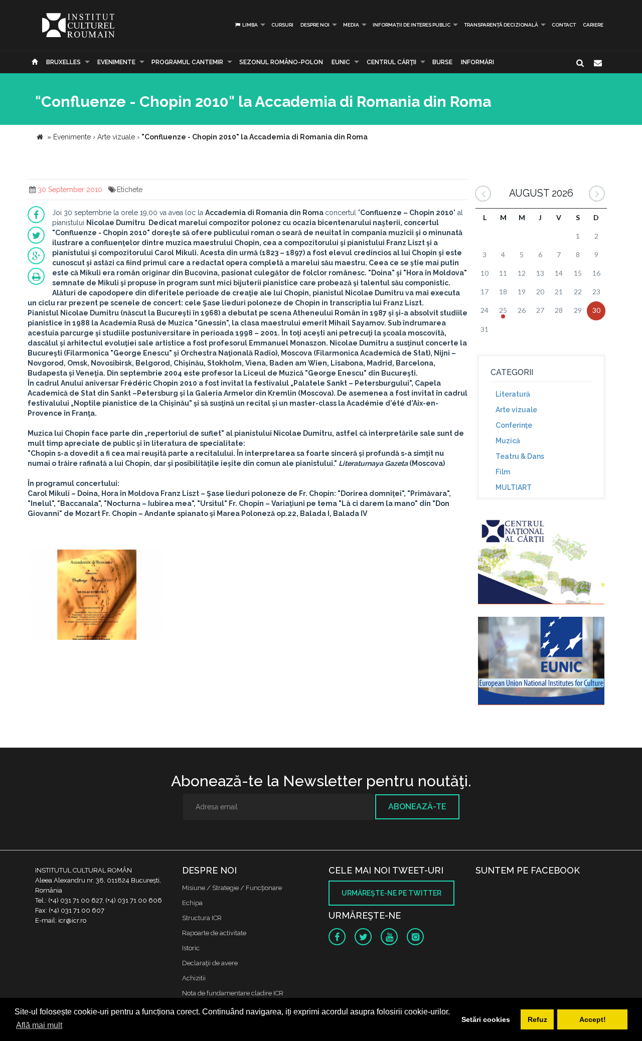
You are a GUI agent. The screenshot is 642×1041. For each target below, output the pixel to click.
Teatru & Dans (520, 456)
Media (351, 25)
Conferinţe (514, 425)
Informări (477, 62)
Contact (564, 25)
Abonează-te (417, 806)
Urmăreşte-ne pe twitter (391, 893)
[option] (97, 596)
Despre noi (315, 25)
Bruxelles (63, 62)
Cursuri (282, 25)
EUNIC (341, 62)
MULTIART (514, 487)
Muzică (508, 441)
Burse (442, 62)
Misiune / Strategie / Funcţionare (232, 888)
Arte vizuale (516, 410)
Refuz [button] (537, 1019)
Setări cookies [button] (485, 1019)
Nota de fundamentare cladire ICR (232, 993)
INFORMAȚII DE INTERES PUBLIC (411, 25)
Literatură (513, 394)
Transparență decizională (501, 25)
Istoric (191, 948)
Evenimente (116, 62)
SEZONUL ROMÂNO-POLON (281, 62)
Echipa (192, 903)
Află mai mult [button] (39, 1025)
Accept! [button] (592, 1019)
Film (503, 472)
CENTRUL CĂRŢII (391, 62)
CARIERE (593, 25)
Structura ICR (202, 918)
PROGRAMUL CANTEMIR (187, 62)
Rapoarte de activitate (214, 933)
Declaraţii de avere (210, 963)
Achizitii (194, 978)
